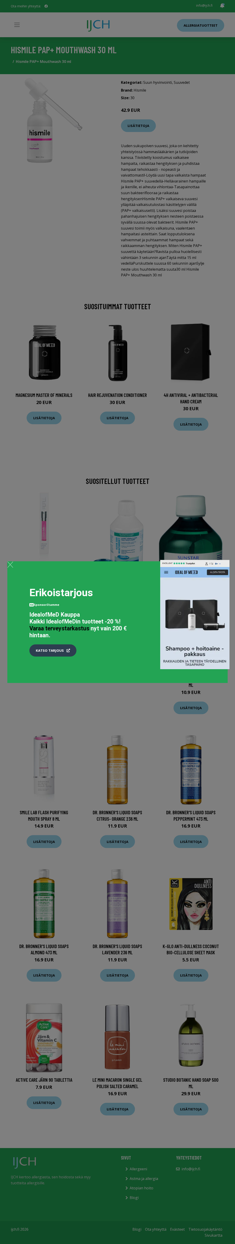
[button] (52, 650)
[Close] (10, 564)
